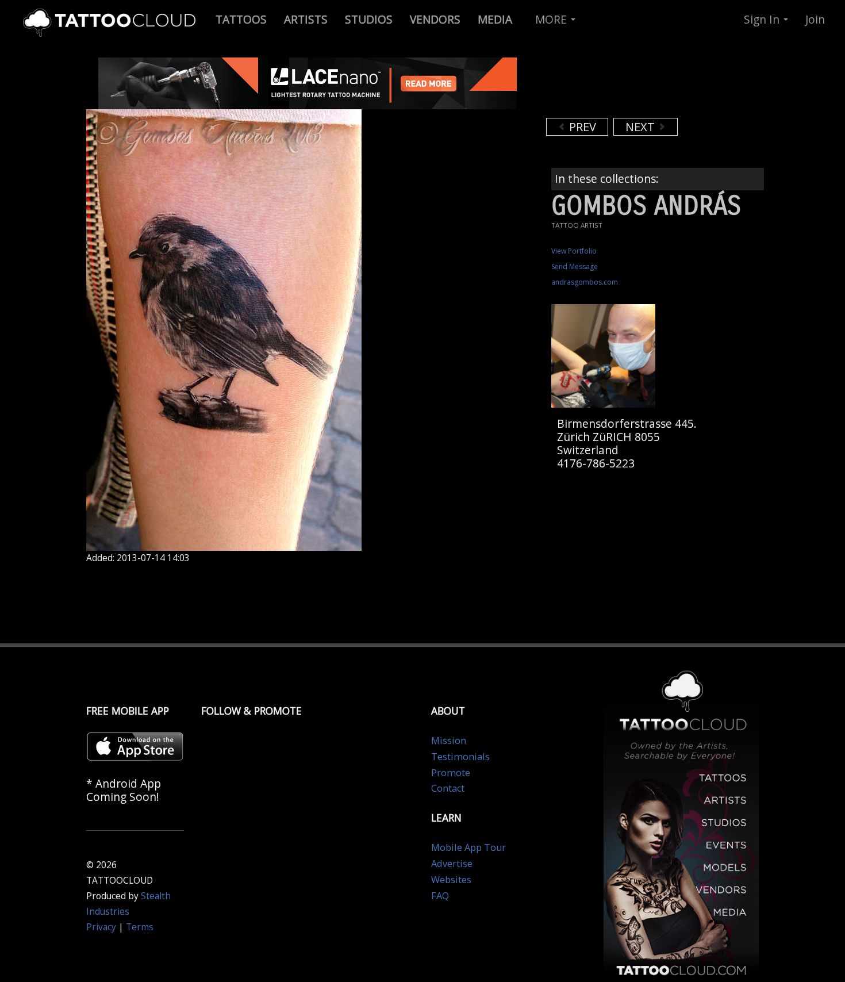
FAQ (440, 895)
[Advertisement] (638, 86)
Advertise (452, 863)
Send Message (574, 266)
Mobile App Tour (468, 847)
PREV (581, 127)
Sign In (763, 19)
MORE (552, 19)
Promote (450, 772)
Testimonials (460, 756)
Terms (139, 927)
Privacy (101, 927)
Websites (451, 879)
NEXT (641, 127)
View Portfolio (574, 251)
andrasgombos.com (584, 282)
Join (815, 19)
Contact (447, 788)
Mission (448, 740)
